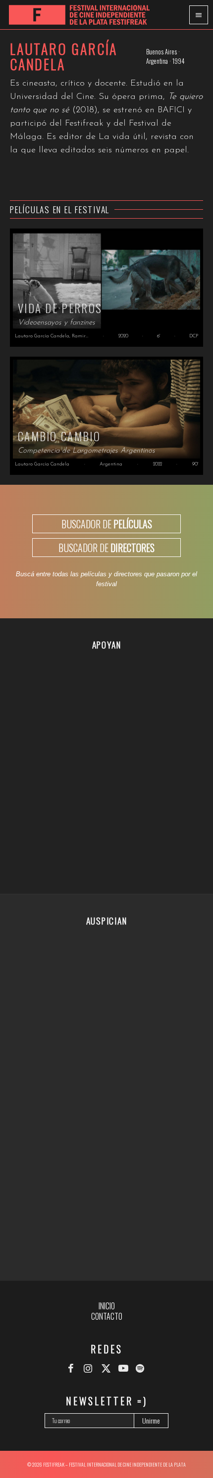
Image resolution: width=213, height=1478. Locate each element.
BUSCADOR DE (106, 523)
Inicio (107, 1306)
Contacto (106, 1316)
